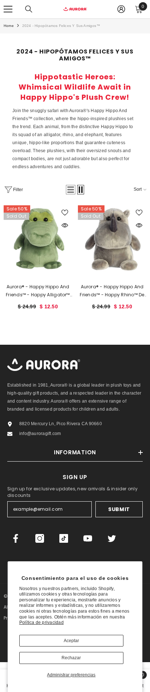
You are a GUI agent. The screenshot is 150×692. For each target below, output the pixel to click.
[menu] (8, 9)
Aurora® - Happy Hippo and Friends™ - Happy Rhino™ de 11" (112, 291)
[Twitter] (111, 538)
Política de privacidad (41, 622)
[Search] (28, 9)
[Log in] (121, 9)
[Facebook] (15, 538)
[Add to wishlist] (64, 212)
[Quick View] (64, 225)
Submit (119, 509)
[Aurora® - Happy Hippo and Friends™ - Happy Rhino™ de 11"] (112, 239)
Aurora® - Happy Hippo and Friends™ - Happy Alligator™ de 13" (38, 291)
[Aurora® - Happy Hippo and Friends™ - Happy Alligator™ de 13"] (38, 239)
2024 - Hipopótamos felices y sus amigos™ (61, 26)
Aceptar (71, 640)
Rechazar (71, 657)
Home (9, 26)
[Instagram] (39, 538)
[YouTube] (87, 538)
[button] (70, 189)
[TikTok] (63, 538)
